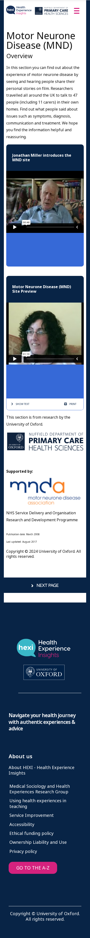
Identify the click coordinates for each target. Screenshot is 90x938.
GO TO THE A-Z (32, 868)
